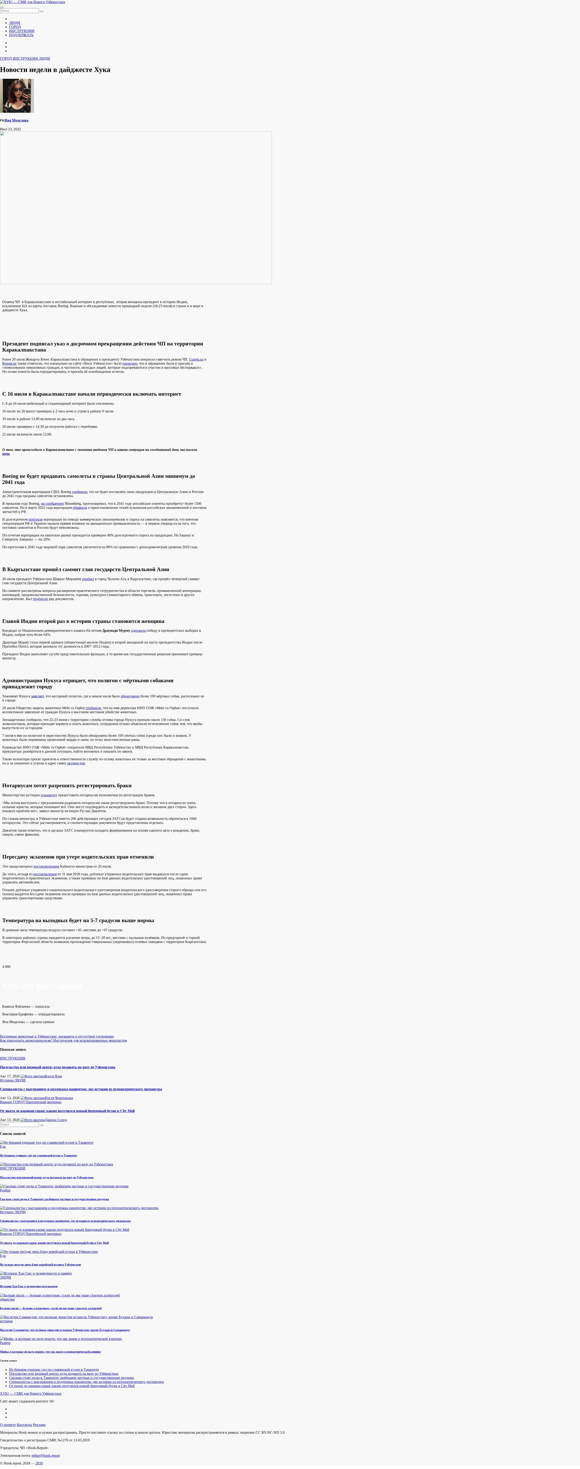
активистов (76, 763)
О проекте (8, 1425)
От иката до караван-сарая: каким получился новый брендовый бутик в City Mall (67, 1111)
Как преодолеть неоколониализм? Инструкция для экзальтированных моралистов (63, 1040)
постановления (45, 874)
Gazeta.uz (196, 359)
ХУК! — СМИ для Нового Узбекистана (30, 1393)
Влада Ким (53, 1076)
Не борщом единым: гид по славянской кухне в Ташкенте (38, 1155)
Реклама (39, 1425)
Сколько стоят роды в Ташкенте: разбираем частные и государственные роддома (54, 1199)
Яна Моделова (16, 120)
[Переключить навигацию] (2, 7)
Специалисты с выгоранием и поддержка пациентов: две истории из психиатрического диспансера (81, 1089)
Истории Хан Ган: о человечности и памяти (28, 1286)
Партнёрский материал (43, 1102)
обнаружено (130, 696)
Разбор (5, 1190)
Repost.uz (9, 363)
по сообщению (52, 503)
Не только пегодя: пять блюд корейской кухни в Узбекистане (40, 1264)
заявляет (37, 696)
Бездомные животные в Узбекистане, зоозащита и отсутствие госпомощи (57, 1036)
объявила (80, 508)
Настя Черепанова (59, 1098)
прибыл (88, 579)
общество (7, 1299)
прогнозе (36, 519)
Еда (3, 1146)
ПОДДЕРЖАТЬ (21, 35)
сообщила (79, 492)
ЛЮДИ (14, 23)
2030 (39, 1463)
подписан (40, 599)
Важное (6, 1102)
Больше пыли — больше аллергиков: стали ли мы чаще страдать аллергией (51, 1308)
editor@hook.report (46, 1455)
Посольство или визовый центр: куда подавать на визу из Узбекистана (57, 1067)
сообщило (93, 708)
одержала (138, 630)
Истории (7, 1080)
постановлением (46, 866)
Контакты (24, 1425)
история (6, 1321)
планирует (49, 795)
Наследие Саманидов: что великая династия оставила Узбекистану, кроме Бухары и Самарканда (65, 1330)
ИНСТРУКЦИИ (21, 31)
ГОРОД (15, 27)
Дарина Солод (56, 1120)
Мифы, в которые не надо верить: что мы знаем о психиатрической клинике (50, 1351)
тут (5, 454)
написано (130, 363)
